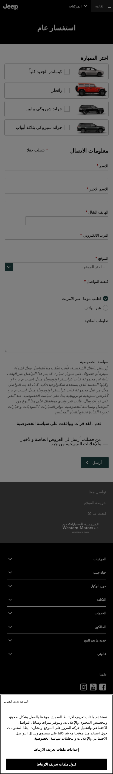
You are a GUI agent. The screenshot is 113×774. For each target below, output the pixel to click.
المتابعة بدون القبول (16, 701)
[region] (56, 734)
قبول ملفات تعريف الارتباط (56, 764)
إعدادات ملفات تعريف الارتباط (56, 749)
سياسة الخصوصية (47, 738)
